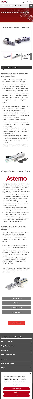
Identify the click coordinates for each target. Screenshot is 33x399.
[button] (31, 56)
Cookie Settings (16, 388)
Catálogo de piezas (17, 307)
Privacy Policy (16, 384)
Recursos (18, 303)
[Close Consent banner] (30, 373)
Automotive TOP (16, 323)
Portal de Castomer (17, 312)
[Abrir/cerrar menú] (31, 6)
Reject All (16, 392)
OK (16, 395)
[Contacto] (27, 1)
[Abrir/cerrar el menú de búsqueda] (31, 2)
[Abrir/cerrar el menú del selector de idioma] (23, 2)
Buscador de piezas (17, 298)
